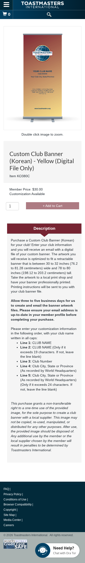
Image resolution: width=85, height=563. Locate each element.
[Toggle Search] (49, 14)
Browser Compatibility (18, 504)
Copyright (10, 509)
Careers (9, 525)
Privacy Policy (13, 494)
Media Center (13, 520)
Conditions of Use (15, 499)
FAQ (7, 489)
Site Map (10, 515)
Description (44, 228)
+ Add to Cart (52, 206)
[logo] (42, 4)
